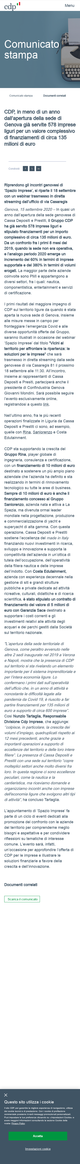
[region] (40, 1126)
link (46, 404)
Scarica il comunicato (23, 899)
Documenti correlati (54, 95)
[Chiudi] (5, 1095)
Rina (27, 432)
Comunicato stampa (21, 95)
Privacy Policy (18, 1123)
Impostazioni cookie (37, 1149)
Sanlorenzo (42, 432)
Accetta (38, 1136)
